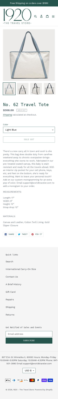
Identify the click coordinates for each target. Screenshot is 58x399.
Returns (10, 314)
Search (9, 261)
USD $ (28, 370)
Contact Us (12, 276)
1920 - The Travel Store (23, 390)
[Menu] (53, 16)
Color (5, 124)
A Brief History (13, 284)
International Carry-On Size (21, 269)
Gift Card (10, 292)
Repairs (10, 299)
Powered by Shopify (44, 390)
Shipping (7, 114)
